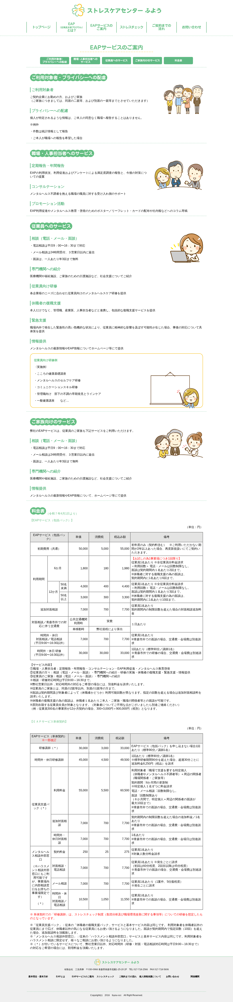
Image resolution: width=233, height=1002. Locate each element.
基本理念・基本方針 (38, 976)
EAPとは (60, 976)
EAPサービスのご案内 (83, 976)
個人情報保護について (150, 976)
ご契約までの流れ (128, 976)
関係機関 (195, 976)
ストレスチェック (105, 976)
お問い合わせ (172, 976)
